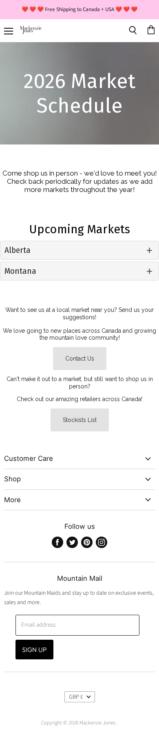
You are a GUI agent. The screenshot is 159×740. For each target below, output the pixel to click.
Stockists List (80, 420)
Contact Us (79, 358)
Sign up (34, 649)
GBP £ (76, 697)
